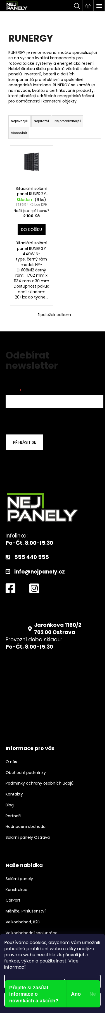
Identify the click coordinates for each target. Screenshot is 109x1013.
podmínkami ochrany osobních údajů (51, 420)
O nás (11, 761)
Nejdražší (41, 121)
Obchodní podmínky (26, 772)
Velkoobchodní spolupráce (32, 933)
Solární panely (19, 878)
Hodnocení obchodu (26, 826)
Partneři (13, 816)
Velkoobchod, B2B (23, 922)
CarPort (13, 900)
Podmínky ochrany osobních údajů (40, 783)
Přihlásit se (24, 442)
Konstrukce (16, 889)
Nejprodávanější (67, 121)
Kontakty (14, 794)
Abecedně (19, 132)
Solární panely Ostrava (28, 837)
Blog (10, 805)
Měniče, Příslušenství (26, 911)
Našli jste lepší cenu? (31, 211)
